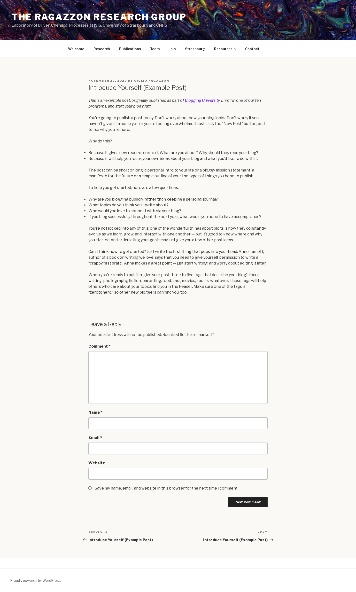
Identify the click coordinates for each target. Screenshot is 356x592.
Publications (130, 49)
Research (101, 49)
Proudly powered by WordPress (35, 580)
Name (95, 412)
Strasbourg (195, 49)
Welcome (76, 49)
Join (172, 49)
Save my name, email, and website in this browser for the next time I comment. (166, 488)
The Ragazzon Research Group (99, 17)
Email (95, 437)
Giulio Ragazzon (151, 80)
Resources (223, 49)
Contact (252, 49)
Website (96, 463)
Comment (99, 346)
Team (155, 49)
